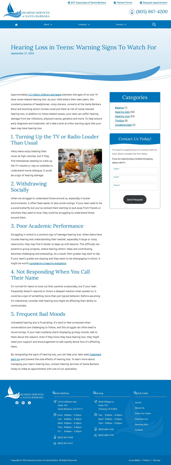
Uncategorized (123, 124)
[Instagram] (23, 402)
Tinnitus (119, 120)
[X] (29, 402)
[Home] (16, 24)
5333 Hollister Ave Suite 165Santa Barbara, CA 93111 (70, 405)
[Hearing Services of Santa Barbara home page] (26, 9)
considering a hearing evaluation (47, 263)
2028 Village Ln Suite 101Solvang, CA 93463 (107, 405)
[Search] (154, 24)
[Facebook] (17, 402)
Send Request (135, 199)
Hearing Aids (122, 111)
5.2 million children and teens (45, 94)
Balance (119, 107)
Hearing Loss (122, 116)
